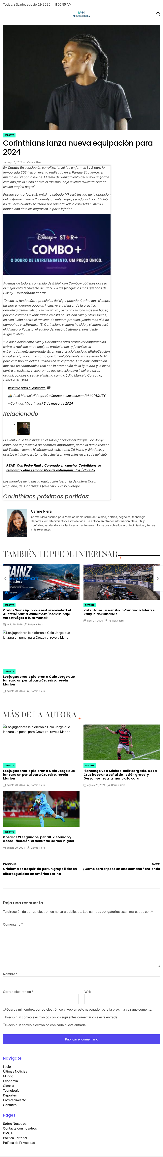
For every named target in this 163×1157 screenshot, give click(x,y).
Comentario (13, 924)
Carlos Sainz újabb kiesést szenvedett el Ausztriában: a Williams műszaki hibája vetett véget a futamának (37, 614)
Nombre (10, 974)
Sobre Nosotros (14, 1124)
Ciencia (8, 1086)
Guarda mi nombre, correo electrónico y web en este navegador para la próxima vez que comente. (79, 1009)
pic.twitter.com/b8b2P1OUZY (84, 396)
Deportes (10, 1095)
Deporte (9, 135)
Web (87, 992)
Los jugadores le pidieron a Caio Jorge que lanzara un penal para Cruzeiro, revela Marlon (39, 680)
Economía (10, 1081)
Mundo (8, 1076)
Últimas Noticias (15, 1071)
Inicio (7, 1067)
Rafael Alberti (35, 624)
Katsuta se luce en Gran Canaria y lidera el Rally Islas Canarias (119, 612)
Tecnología (11, 1090)
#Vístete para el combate (27, 388)
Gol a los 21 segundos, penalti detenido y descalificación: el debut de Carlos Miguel (38, 839)
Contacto (10, 1105)
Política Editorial (15, 1138)
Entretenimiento (14, 1100)
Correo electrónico (18, 992)
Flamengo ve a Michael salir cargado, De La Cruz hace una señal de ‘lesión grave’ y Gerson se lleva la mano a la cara (120, 775)
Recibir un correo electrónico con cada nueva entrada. (46, 1025)
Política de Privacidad (19, 1143)
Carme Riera (34, 162)
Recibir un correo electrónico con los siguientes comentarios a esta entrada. (62, 1017)
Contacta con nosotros (20, 1128)
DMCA (8, 1133)
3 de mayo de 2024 (58, 403)
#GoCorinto (53, 396)
